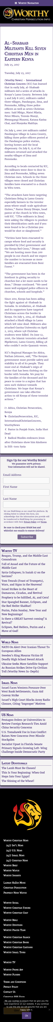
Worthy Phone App (13, 969)
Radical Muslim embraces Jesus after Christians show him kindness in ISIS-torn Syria (26, 442)
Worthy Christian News (16, 840)
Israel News (9, 683)
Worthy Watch (11, 870)
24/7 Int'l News (14, 845)
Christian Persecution (29, 408)
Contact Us (9, 991)
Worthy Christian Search (17, 937)
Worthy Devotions (13, 925)
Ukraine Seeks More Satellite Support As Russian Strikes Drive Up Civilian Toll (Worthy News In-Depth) (25, 667)
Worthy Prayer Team (14, 930)
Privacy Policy (30, 522)
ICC (36, 416)
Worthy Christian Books (16, 942)
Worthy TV (9, 551)
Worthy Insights (12, 875)
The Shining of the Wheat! (18, 781)
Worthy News (14, 80)
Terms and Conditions (15, 981)
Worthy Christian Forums (17, 907)
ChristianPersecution (20, 416)
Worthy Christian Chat (16, 912)
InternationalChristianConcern (23, 420)
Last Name (10, 498)
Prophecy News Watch (15, 892)
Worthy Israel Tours (14, 952)
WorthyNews (12, 425)
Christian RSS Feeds (14, 996)
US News (7, 715)
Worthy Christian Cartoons (18, 947)
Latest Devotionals (14, 763)
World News (10, 642)
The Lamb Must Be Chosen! (19, 768)
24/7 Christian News (17, 860)
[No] (49, 1009)
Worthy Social (11, 902)
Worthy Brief (11, 865)
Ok (26, 1015)
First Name (10, 487)
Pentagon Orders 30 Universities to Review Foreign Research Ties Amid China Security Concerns (24, 723)
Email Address (12, 475)
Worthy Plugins (12, 974)
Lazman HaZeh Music (15, 882)
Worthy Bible (11, 920)
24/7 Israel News (15, 855)
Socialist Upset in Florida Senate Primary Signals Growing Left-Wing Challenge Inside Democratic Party (24, 748)
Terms (44, 522)
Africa (11, 408)
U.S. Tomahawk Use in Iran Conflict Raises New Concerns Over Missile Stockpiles (24, 735)
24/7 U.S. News (14, 850)
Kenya (8, 412)
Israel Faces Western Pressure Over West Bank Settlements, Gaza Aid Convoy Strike (24, 691)
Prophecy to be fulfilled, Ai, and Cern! (25, 597)
